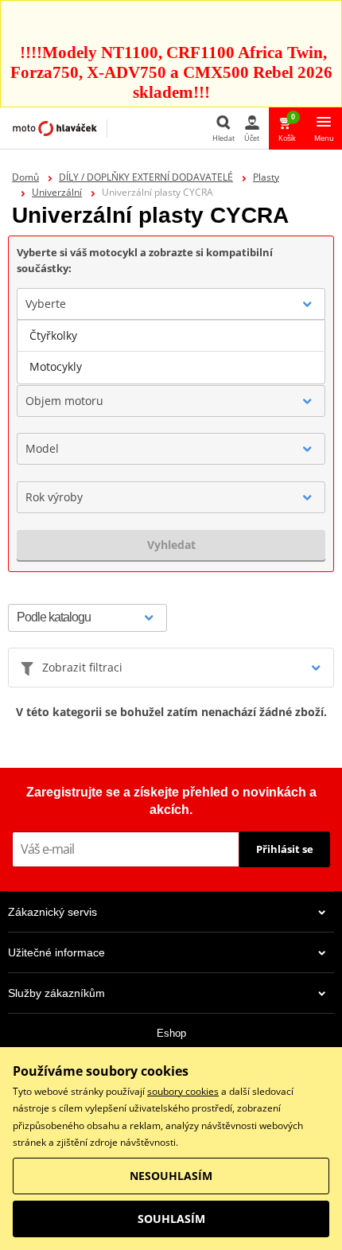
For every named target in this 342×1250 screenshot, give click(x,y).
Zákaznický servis (52, 911)
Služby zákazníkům (56, 993)
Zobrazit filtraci (82, 667)
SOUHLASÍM (171, 1218)
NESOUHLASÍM (171, 1175)
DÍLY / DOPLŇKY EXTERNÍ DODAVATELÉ (146, 177)
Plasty (266, 177)
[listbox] (171, 351)
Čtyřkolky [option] (53, 335)
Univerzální (57, 192)
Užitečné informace (56, 952)
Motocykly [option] (55, 366)
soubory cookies (183, 1091)
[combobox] (171, 304)
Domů (25, 177)
